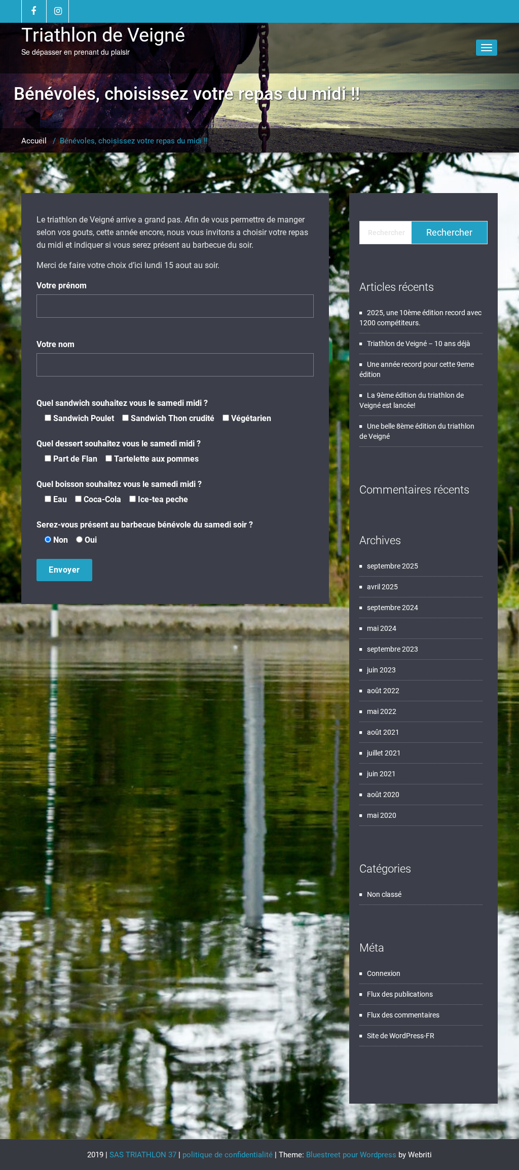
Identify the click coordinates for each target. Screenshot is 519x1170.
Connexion (383, 973)
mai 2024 (381, 628)
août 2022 (383, 691)
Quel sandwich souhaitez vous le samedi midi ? (153, 410)
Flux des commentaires (403, 1015)
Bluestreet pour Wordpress (351, 1154)
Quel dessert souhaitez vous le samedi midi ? (118, 451)
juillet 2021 (384, 753)
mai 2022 (381, 711)
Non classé (384, 894)
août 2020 (383, 794)
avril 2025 (382, 587)
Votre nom (55, 344)
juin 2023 (381, 670)
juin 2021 (381, 774)
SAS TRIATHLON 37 (142, 1154)
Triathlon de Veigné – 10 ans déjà (418, 343)
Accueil (34, 140)
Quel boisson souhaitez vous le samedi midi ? (119, 491)
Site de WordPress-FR (400, 1036)
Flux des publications (400, 994)
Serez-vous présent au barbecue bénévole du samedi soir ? (144, 532)
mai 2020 (381, 815)
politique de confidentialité (227, 1154)
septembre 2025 (392, 566)
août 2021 (383, 732)
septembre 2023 (392, 649)
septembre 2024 (392, 607)
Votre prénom (61, 285)
